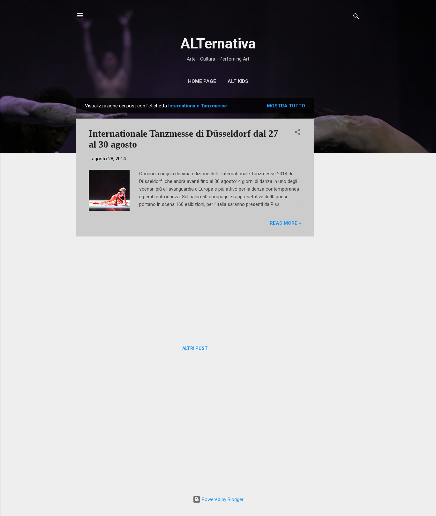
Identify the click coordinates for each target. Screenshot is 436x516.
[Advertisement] (339, 193)
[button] (297, 133)
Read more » (285, 223)
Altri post (195, 348)
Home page (202, 81)
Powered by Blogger (222, 499)
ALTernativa (218, 43)
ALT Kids (238, 81)
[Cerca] (356, 17)
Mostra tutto (286, 106)
